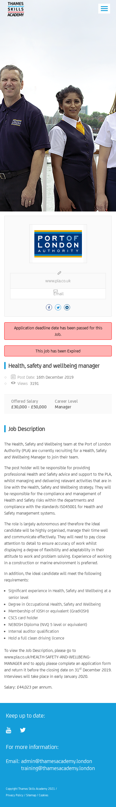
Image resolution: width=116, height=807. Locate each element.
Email (58, 293)
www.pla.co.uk (58, 280)
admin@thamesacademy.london (56, 761)
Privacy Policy (14, 795)
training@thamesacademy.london (58, 768)
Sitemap (31, 795)
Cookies (43, 795)
